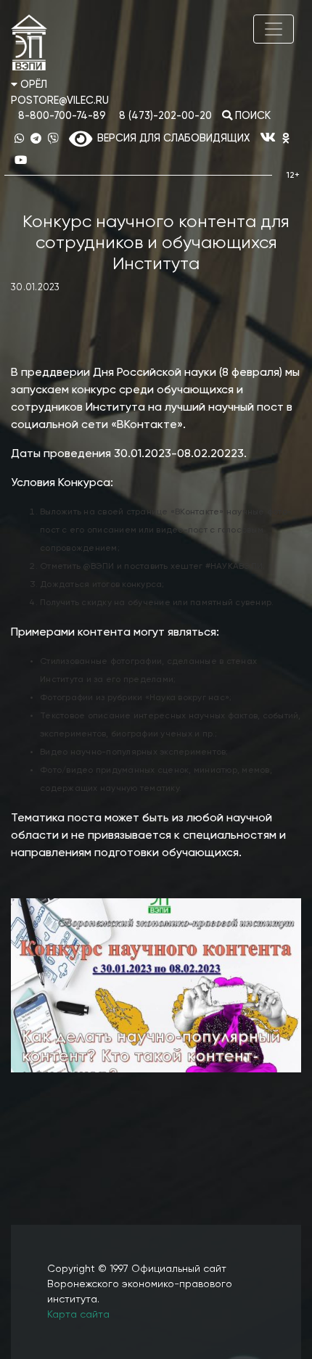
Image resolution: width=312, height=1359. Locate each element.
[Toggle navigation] (273, 29)
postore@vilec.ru (60, 101)
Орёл (32, 85)
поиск (251, 116)
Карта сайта (78, 1315)
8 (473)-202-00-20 (165, 116)
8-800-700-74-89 (62, 116)
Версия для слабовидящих (171, 139)
